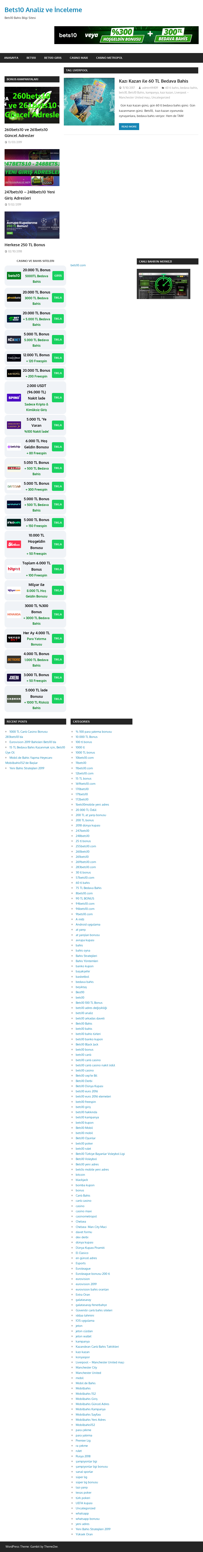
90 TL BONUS (85, 898)
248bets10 (82, 836)
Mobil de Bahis (86, 1383)
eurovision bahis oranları (92, 1289)
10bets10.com (85, 758)
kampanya (152, 92)
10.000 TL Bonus (87, 737)
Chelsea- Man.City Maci (91, 1227)
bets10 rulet (83, 1148)
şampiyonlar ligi (86, 1461)
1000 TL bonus (85, 752)
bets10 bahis (84, 1029)
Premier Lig (83, 1440)
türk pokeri (83, 1498)
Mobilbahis (83, 1388)
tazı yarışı (82, 1487)
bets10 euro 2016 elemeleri (93, 1096)
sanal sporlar (84, 1472)
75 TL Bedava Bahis (89, 888)
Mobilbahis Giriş (87, 1399)
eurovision (83, 1279)
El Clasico (82, 1253)
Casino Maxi (79, 57)
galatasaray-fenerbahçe (91, 1305)
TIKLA (58, 297)
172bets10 (82, 799)
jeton (79, 1326)
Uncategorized (160, 97)
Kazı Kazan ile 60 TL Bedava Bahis (153, 81)
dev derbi (82, 1237)
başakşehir (83, 971)
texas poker (83, 1492)
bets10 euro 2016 (87, 1091)
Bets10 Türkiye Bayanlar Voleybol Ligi (100, 1154)
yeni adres (82, 1524)
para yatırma (84, 1435)
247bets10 (82, 831)
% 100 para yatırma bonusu (94, 732)
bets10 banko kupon (89, 1039)
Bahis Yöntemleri (87, 961)
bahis (79, 945)
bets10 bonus (84, 1049)
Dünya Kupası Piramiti (90, 1248)
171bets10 (82, 794)
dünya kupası (84, 1242)
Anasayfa (11, 57)
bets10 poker (84, 1143)
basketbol (82, 977)
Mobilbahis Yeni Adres (91, 1420)
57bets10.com (85, 877)
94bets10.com (85, 903)
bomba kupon (85, 1185)
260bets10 (82, 851)
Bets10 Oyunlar (86, 1138)
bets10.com (78, 265)
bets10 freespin (86, 1102)
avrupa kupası (85, 940)
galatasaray (83, 1300)
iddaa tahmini (85, 1315)
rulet (79, 1451)
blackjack (82, 1180)
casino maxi (84, 1211)
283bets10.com (86, 867)
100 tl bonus (84, 742)
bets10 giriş (83, 1107)
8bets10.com (84, 893)
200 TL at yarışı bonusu (91, 815)
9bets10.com (84, 914)
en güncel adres (86, 1258)
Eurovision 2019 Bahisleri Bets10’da (33, 742)
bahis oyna (83, 950)
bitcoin (80, 1175)
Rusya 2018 (83, 1456)
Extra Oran (83, 1294)
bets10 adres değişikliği (91, 1008)
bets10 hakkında (86, 1112)
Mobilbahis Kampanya (90, 1409)
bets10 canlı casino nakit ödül (95, 1065)
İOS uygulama (85, 1320)
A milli (80, 919)
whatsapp (82, 1513)
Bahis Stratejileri (86, 956)
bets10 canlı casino (88, 1060)
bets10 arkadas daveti (90, 1018)
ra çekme (82, 1446)
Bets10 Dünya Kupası (89, 1086)
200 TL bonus (85, 820)
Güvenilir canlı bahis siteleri (94, 1310)
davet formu (84, 1232)
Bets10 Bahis (136, 92)
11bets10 (81, 763)
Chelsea (81, 1221)
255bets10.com (86, 846)
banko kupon (85, 966)
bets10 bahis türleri (88, 1034)
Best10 (80, 992)
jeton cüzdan (84, 1331)
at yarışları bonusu (88, 935)
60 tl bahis (172, 87)
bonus (80, 1190)
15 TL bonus (83, 778)
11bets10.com (84, 768)
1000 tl (80, 747)
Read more (129, 126)
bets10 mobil (84, 1133)
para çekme (83, 1430)
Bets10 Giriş (52, 57)
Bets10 (31, 57)
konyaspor (83, 1357)
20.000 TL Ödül (86, 810)
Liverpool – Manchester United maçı (100, 1362)
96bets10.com (85, 909)
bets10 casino (85, 1070)
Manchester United (88, 1373)
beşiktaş (81, 987)
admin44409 (150, 87)
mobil (79, 1378)
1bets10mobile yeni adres (92, 804)
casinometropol (86, 1216)
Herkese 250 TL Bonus (25, 244)
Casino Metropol (109, 57)
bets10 (123, 92)
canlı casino (83, 1201)
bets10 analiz (84, 1013)
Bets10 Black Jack (87, 1044)
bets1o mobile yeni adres (92, 1169)
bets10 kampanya (87, 1117)
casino (80, 1206)
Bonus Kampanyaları (22, 79)
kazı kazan (166, 92)
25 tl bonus (83, 841)
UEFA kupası (84, 1503)
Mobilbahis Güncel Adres (92, 1404)
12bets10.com (84, 773)
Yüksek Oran (84, 1534)
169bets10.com (85, 784)
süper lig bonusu (87, 1482)
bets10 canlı (83, 1055)
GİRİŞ (58, 275)
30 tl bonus (83, 872)
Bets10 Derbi (84, 1081)
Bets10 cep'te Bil (86, 1075)
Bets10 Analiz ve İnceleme (43, 10)
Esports (81, 1263)
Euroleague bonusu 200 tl (93, 1274)
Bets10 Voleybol (86, 1159)
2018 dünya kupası (88, 825)
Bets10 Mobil (84, 1128)
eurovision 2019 (86, 1284)
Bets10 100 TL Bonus (89, 1003)
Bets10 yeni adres (87, 1164)
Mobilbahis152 (85, 1425)
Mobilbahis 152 (86, 1394)
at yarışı (81, 929)
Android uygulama (88, 924)
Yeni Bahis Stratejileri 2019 (27, 768)
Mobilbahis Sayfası (88, 1414)
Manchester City (86, 1367)
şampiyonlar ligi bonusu (92, 1466)
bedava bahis (188, 87)
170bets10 (82, 789)
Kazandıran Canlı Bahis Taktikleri (97, 1346)
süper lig (81, 1477)
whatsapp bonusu (88, 1519)
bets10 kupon (85, 1122)
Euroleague (83, 1268)
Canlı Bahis (83, 1195)
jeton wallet (83, 1336)
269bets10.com (86, 862)
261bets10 (82, 857)
